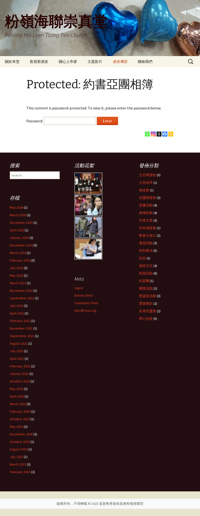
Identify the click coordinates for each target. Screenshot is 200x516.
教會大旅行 (147, 235)
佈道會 (144, 190)
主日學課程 (147, 175)
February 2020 (20, 411)
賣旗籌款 (146, 303)
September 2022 (22, 298)
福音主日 (146, 265)
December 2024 (21, 245)
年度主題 (146, 220)
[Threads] (159, 134)
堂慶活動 (146, 205)
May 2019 (16, 426)
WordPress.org (85, 310)
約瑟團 (144, 281)
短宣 (142, 258)
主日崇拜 (146, 182)
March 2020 (18, 404)
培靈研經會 (147, 197)
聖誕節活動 (147, 296)
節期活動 (146, 273)
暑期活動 (146, 243)
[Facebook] (164, 134)
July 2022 (16, 305)
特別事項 (146, 250)
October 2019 (20, 419)
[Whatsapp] (147, 134)
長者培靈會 (147, 311)
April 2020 (17, 396)
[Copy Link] (170, 134)
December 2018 (21, 434)
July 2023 (16, 268)
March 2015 (18, 464)
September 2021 (22, 336)
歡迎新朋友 (39, 61)
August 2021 (19, 343)
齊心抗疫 (146, 318)
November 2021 (21, 328)
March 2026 (18, 215)
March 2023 (18, 283)
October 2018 (20, 441)
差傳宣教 (146, 213)
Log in (78, 288)
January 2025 (19, 237)
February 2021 (20, 366)
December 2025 (21, 222)
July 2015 (16, 457)
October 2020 (20, 381)
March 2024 (18, 253)
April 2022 (17, 313)
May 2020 (16, 389)
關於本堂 (12, 61)
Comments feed (86, 303)
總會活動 (146, 288)
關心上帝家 (68, 61)
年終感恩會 (147, 228)
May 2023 (16, 275)
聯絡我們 (145, 61)
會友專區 (120, 61)
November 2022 (21, 290)
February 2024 (20, 260)
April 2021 (17, 358)
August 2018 (19, 449)
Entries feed (83, 295)
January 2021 (19, 373)
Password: (35, 120)
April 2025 (17, 230)
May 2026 (16, 207)
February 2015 (20, 472)
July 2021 (16, 351)
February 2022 (20, 321)
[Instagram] (153, 134)
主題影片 (95, 61)
